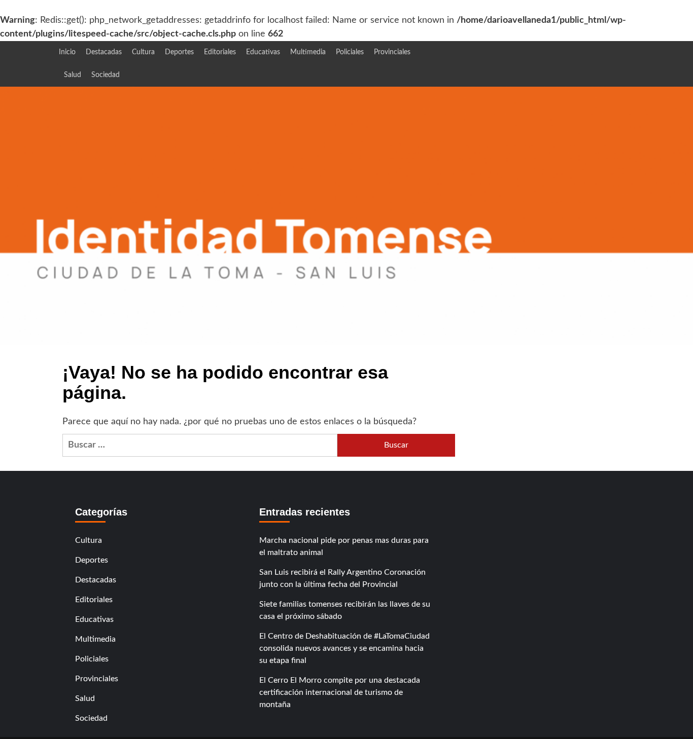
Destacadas (104, 52)
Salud (72, 75)
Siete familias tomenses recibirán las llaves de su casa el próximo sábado (344, 610)
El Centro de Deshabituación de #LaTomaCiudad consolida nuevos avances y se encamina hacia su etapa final (344, 648)
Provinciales (392, 52)
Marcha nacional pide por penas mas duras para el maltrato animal (344, 546)
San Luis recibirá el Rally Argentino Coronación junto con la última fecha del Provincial (342, 578)
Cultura (143, 52)
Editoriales (220, 52)
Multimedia (308, 52)
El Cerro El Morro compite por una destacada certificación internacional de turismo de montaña (339, 692)
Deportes (179, 52)
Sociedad (105, 75)
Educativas (263, 52)
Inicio (67, 52)
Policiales (350, 52)
